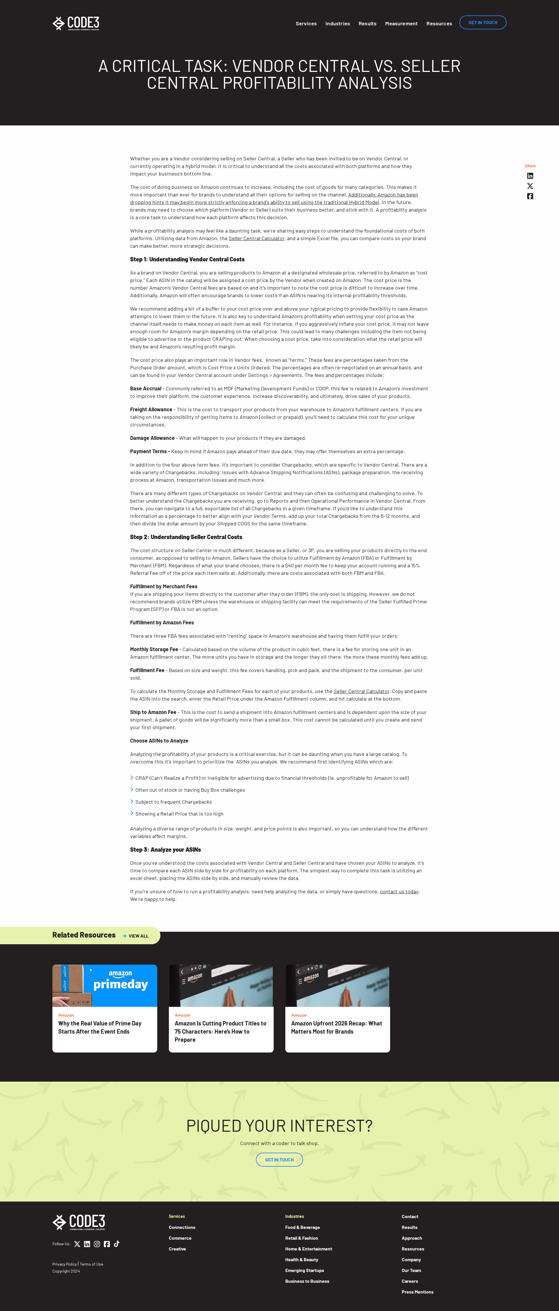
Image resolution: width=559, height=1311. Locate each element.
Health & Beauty (301, 1259)
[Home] (75, 23)
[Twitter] (77, 1245)
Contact (410, 1216)
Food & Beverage (302, 1227)
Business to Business (307, 1281)
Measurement (401, 23)
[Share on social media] (530, 176)
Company (411, 1259)
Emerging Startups (304, 1270)
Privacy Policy (64, 1264)
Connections (182, 1227)
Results (367, 23)
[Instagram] (96, 1245)
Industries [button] (338, 23)
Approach (412, 1238)
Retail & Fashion (301, 1238)
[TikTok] (116, 1245)
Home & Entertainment (308, 1248)
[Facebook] (106, 1245)
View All (139, 935)
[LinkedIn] (87, 1245)
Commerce (180, 1238)
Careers (410, 1281)
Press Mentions (418, 1291)
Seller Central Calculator (256, 238)
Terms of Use (91, 1264)
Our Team (411, 1270)
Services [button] (306, 23)
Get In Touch (483, 22)
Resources (439, 23)
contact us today (399, 891)
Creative (177, 1248)
